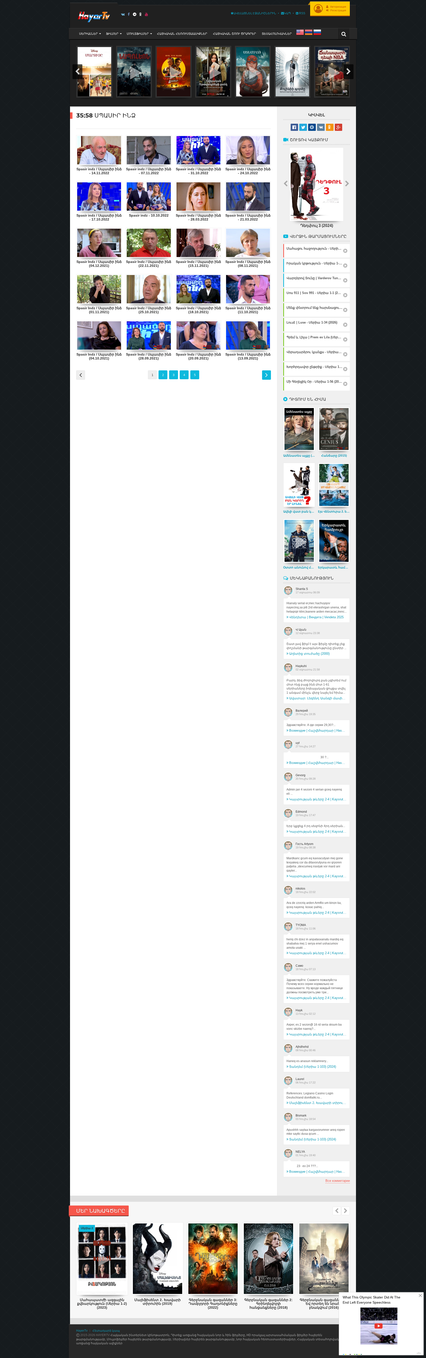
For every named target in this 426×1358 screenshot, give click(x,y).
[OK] (140, 14)
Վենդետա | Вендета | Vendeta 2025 (316, 617)
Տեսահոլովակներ (277, 33)
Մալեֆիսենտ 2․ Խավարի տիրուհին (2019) (318, 1103)
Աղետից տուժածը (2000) (309, 653)
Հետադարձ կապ (106, 1330)
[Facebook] (129, 14)
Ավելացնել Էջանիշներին (254, 13)
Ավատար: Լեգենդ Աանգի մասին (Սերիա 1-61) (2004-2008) (318, 698)
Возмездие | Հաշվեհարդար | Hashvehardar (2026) (318, 730)
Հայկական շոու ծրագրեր (234, 33)
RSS (301, 13)
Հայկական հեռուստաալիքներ (182, 33)
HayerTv (82, 1330)
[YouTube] (146, 14)
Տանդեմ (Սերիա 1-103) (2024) (312, 1066)
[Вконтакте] (123, 14)
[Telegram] (135, 14)
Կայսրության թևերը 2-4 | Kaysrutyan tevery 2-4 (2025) (318, 799)
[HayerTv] (93, 15)
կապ (287, 13)
